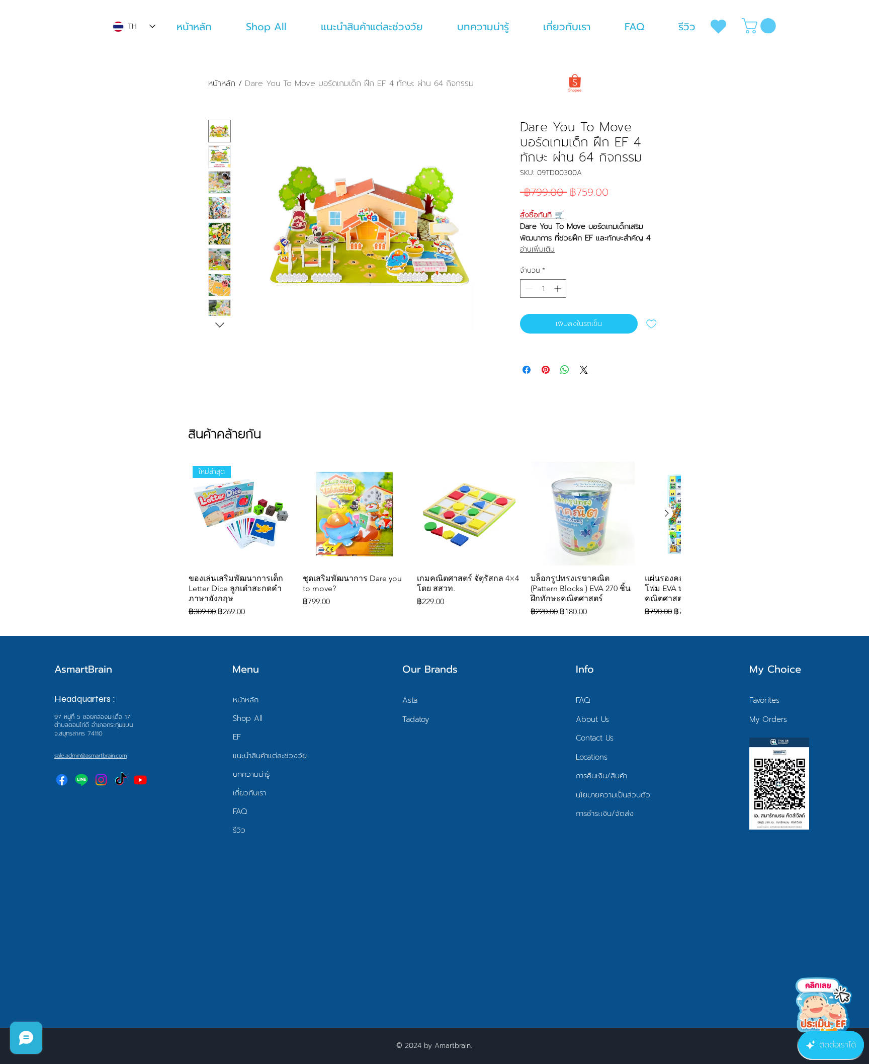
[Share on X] (584, 370)
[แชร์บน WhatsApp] (565, 370)
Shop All (248, 718)
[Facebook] (61, 779)
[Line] (81, 779)
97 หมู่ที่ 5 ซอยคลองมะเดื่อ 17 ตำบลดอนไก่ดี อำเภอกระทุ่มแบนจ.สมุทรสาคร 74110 (93, 725)
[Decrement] (528, 288)
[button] (760, 26)
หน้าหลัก (221, 83)
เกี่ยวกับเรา (249, 792)
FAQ (240, 811)
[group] (434, 540)
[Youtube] (140, 779)
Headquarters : (84, 698)
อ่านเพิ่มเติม (537, 249)
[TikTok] (120, 779)
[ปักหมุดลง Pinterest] (546, 370)
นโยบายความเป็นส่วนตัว (613, 794)
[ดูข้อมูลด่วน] (355, 514)
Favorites (764, 700)
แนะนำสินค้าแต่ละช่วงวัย (270, 755)
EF (237, 737)
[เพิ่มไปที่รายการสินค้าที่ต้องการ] (651, 324)
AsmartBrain (83, 669)
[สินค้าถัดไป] (667, 513)
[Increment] (558, 288)
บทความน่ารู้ (251, 774)
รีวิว (239, 830)
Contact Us (595, 738)
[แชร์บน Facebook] (526, 370)
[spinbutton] (543, 288)
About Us (592, 719)
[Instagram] (101, 779)
